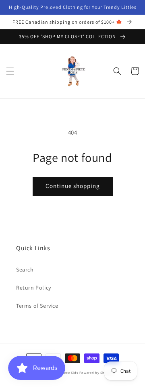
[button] (10, 71)
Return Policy (33, 287)
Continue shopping (73, 186)
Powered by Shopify (96, 372)
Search (25, 269)
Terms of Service (37, 305)
